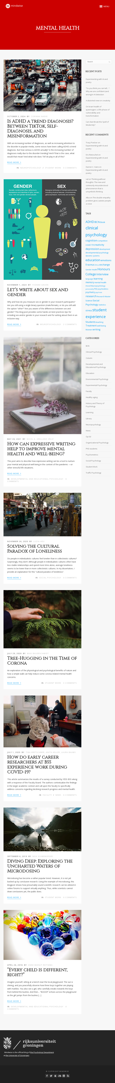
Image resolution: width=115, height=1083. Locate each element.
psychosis (98, 292)
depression (92, 249)
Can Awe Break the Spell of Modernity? (97, 123)
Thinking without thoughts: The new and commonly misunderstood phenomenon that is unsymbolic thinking (97, 185)
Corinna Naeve (39, 116)
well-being (101, 325)
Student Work (53, 168)
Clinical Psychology (94, 352)
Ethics (97, 265)
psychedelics (103, 289)
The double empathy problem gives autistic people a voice (98, 200)
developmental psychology (97, 252)
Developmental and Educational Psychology (37, 479)
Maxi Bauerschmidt (38, 653)
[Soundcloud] (59, 1076)
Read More (14, 162)
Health (94, 269)
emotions (106, 260)
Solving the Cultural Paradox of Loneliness (34, 548)
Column (89, 358)
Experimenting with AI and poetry (97, 80)
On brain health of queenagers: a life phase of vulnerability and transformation (98, 111)
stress (89, 310)
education (93, 260)
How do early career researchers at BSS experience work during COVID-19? (37, 764)
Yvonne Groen (40, 285)
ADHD (90, 222)
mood (88, 286)
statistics (102, 305)
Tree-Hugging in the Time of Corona (42, 660)
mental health (100, 282)
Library (89, 418)
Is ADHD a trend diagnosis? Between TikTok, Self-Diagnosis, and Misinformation (40, 128)
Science (89, 300)
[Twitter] (51, 1076)
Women (89, 329)
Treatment (91, 325)
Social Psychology (50, 578)
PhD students (91, 448)
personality (90, 289)
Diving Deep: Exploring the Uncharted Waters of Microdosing (40, 866)
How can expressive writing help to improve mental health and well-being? (41, 449)
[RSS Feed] (68, 1076)
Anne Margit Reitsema (40, 965)
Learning (89, 412)
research (91, 296)
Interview (102, 274)
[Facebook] (47, 1076)
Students (91, 321)
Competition (102, 241)
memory (90, 282)
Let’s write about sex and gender (37, 292)
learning (98, 278)
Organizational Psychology (97, 442)
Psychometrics (92, 454)
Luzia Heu (39, 541)
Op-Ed (88, 436)
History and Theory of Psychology (95, 405)
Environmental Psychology (97, 379)
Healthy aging (91, 397)
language (89, 279)
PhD (95, 289)
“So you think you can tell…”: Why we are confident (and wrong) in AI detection (98, 91)
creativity (99, 244)
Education (90, 373)
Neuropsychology (30, 168)
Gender (89, 269)
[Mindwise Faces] (63, 1076)
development (104, 249)
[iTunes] (55, 1076)
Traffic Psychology (93, 472)
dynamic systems (93, 256)
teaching (99, 322)
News (58, 795)
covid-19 (89, 245)
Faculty (47, 795)
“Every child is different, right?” (37, 972)
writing (96, 329)
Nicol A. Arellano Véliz (40, 439)
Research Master (104, 296)
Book (102, 222)
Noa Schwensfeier (43, 856)
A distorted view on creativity (98, 100)
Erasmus (90, 264)
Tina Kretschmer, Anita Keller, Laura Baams (51, 752)
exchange (104, 264)
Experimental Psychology (96, 385)
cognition (91, 240)
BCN (97, 222)
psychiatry (90, 292)
